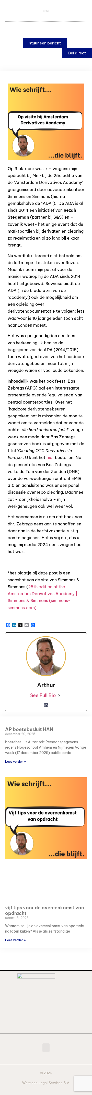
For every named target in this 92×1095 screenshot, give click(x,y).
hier (50, 457)
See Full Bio (43, 695)
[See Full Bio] (59, 695)
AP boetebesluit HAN (29, 729)
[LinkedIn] (46, 705)
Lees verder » (15, 761)
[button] (46, 26)
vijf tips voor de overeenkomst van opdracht (44, 910)
